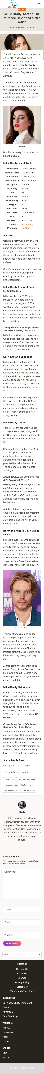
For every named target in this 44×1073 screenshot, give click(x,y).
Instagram (27, 224)
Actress (22, 10)
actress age (10, 779)
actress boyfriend (27, 779)
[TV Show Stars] (12, 4)
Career (6, 1007)
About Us (22, 973)
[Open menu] (39, 4)
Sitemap (22, 978)
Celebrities (8, 1032)
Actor (5, 1037)
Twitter (25, 228)
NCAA (5, 1057)
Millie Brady (29, 790)
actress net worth (13, 790)
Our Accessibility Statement (17, 1003)
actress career (11, 785)
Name (8, 909)
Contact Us (22, 969)
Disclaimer (22, 987)
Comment (10, 871)
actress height (27, 785)
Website (8, 935)
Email (8, 922)
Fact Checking (10, 1016)
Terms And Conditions (22, 991)
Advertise (7, 1012)
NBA (4, 1053)
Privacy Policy (22, 982)
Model (5, 1041)
